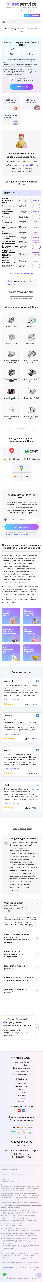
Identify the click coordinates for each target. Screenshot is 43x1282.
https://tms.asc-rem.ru (11, 1267)
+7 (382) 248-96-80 (32, 15)
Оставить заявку (21, 87)
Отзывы (22, 1099)
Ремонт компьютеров (21, 1068)
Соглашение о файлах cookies (21, 1120)
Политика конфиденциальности (21, 1117)
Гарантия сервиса (21, 1086)
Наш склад (22, 1095)
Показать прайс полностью (21, 273)
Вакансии (21, 1102)
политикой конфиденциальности (17, 535)
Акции (21, 1089)
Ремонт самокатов (22, 1071)
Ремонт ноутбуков (21, 1065)
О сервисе (21, 1083)
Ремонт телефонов (21, 1062)
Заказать (36, 200)
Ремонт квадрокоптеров (21, 1074)
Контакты (21, 1138)
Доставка (21, 1092)
